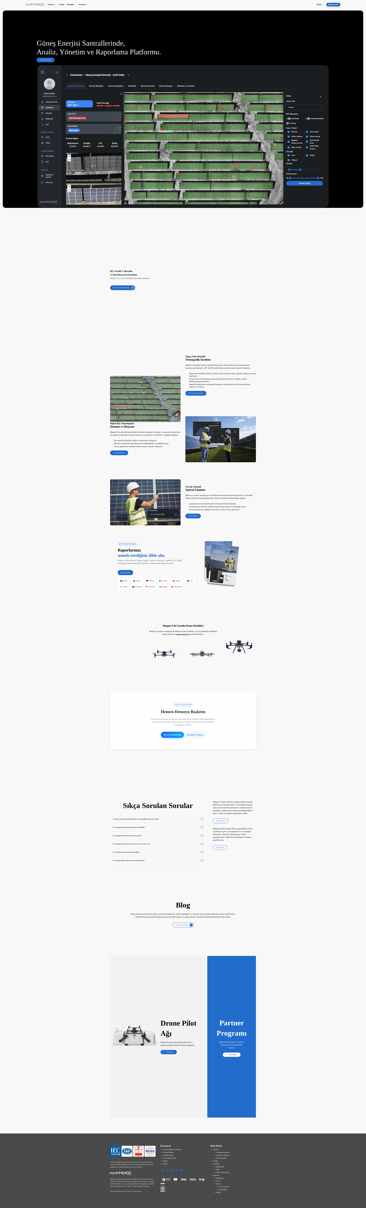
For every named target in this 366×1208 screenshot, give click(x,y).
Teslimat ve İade (168, 1155)
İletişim (165, 1164)
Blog (217, 1169)
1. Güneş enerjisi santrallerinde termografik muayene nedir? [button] (135, 819)
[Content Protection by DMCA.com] (183, 1183)
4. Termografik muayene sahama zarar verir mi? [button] (131, 844)
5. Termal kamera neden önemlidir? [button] (126, 852)
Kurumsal (216, 1175)
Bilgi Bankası (220, 1166)
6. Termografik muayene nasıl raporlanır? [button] (128, 860)
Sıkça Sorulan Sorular (169, 1158)
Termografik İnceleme (222, 1152)
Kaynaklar (216, 1164)
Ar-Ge (218, 1181)
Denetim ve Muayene (222, 1155)
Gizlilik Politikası (168, 1152)
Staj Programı (223, 1189)
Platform (215, 1149)
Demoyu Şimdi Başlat (172, 735)
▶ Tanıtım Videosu (195, 735)
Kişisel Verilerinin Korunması (172, 1149)
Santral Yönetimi (221, 1158)
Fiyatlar (165, 1161)
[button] (46, 60)
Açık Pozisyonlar (224, 1187)
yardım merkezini (182, 634)
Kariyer (218, 1184)
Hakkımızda (220, 1178)
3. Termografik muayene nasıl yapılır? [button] (127, 835)
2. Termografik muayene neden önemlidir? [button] (128, 827)
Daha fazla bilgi (125, 572)
